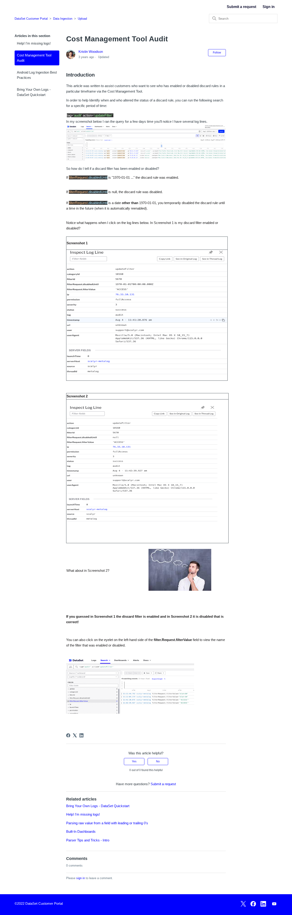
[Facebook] (68, 735)
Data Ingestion (62, 18)
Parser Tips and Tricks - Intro (87, 840)
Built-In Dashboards (81, 831)
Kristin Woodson (90, 51)
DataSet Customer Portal (31, 18)
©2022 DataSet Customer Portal (39, 903)
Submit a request (241, 7)
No (158, 761)
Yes (134, 761)
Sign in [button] (269, 7)
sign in (80, 878)
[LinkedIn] (81, 735)
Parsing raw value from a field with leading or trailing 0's (107, 823)
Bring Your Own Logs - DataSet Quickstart (34, 92)
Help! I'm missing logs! (34, 43)
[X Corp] (75, 735)
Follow (217, 52)
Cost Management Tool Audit (34, 57)
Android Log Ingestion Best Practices (37, 75)
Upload (82, 18)
